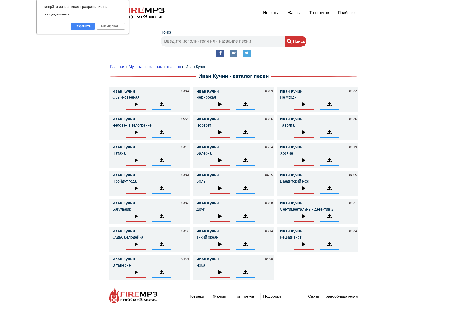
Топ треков (319, 13)
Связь (313, 296)
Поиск (166, 32)
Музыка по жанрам (146, 67)
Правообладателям (340, 296)
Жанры (294, 13)
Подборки (347, 13)
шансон (174, 67)
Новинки (271, 13)
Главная (117, 67)
